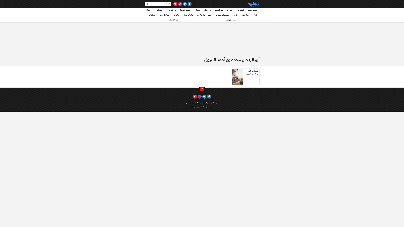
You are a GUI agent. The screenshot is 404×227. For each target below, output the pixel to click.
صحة (198, 10)
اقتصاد (148, 10)
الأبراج (255, 15)
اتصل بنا (212, 103)
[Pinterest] (175, 4)
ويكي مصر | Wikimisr (201, 103)
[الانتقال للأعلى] (202, 89)
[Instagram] (180, 4)
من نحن (218, 103)
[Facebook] (190, 4)
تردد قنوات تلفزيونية (222, 15)
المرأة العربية (172, 10)
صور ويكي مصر (231, 20)
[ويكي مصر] (253, 4)
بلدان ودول (245, 15)
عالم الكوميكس (173, 20)
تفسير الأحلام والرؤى (204, 15)
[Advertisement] (202, 40)
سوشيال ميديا (164, 15)
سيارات (229, 10)
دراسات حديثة (188, 15)
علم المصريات (219, 10)
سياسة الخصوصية (188, 103)
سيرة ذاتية (152, 15)
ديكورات (176, 15)
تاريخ (235, 15)
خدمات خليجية (185, 10)
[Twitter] (185, 4)
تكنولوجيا (241, 10)
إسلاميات (160, 10)
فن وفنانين (207, 10)
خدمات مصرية (253, 10)
